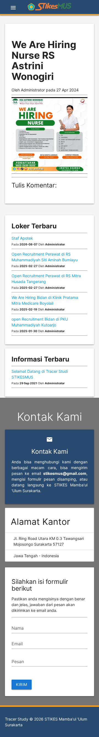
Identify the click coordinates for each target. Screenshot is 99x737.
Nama (18, 628)
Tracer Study (16, 719)
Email (17, 643)
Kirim (21, 684)
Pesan (18, 661)
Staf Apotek (22, 238)
